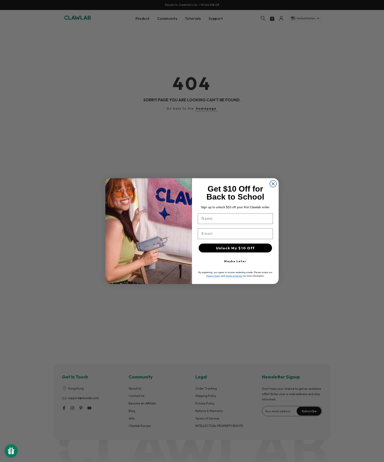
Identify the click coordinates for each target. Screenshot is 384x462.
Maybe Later (235, 261)
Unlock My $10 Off (235, 248)
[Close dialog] (273, 183)
